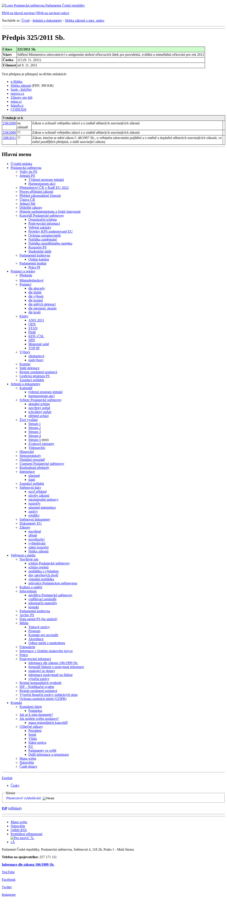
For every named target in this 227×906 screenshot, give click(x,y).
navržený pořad (39, 408)
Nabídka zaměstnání (42, 239)
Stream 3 (34, 432)
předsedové (36, 356)
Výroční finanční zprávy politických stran (49, 695)
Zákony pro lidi (21, 97)
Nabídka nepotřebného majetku (50, 243)
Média (24, 623)
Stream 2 (34, 428)
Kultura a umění (31, 587)
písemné (34, 475)
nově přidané (37, 491)
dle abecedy (36, 288)
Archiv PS (27, 615)
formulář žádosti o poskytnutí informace (56, 667)
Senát (32, 734)
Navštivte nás (29, 559)
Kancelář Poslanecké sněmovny (42, 215)
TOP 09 (33, 348)
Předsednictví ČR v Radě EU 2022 (44, 187)
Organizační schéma (42, 219)
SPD (31, 340)
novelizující (36, 539)
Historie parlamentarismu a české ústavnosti (50, 211)
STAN (33, 328)
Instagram (9, 894)
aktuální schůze (39, 404)
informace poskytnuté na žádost (50, 675)
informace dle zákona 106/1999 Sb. (53, 663)
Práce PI (34, 267)
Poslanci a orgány (23, 271)
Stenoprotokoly (30, 456)
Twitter (7, 887)
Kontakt (16, 703)
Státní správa (37, 742)
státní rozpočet (38, 547)
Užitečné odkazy (31, 726)
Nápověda (27, 762)
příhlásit (14, 808)
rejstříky (34, 515)
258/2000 (9, 123)
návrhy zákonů (38, 495)
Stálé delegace (29, 368)
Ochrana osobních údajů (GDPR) (43, 699)
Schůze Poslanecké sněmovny (41, 400)
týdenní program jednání (45, 392)
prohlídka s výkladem (43, 571)
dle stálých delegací (42, 304)
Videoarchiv (36, 448)
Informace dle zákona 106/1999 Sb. (28, 864)
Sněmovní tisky (30, 487)
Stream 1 (34, 424)
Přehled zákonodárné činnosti (40, 195)
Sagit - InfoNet (21, 89)
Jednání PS (27, 176)
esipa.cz (16, 101)
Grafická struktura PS (35, 376)
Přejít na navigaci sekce (52, 13)
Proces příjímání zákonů (36, 191)
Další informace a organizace (48, 754)
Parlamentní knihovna (35, 255)
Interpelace (27, 471)
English (7, 778)
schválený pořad (39, 412)
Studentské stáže (39, 251)
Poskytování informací (44, 223)
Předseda (26, 275)
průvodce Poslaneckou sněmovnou (52, 583)
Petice (24, 655)
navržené (34, 531)
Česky (15, 785)
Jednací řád (27, 203)
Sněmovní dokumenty (35, 519)
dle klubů (34, 292)
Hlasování (27, 452)
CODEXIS (18, 109)
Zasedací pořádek (32, 380)
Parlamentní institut (33, 263)
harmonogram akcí (41, 396)
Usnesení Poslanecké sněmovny (42, 464)
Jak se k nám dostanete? (36, 715)
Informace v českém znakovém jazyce (46, 651)
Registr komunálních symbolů (40, 683)
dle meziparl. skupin (42, 308)
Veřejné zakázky (39, 227)
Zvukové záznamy (41, 444)
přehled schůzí (38, 416)
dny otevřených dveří (43, 575)
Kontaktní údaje (31, 707)
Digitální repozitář (32, 460)
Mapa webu (28, 758)
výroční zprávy (38, 679)
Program (34, 631)
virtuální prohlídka (41, 579)
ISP (4, 808)
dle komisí (35, 300)
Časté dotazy (28, 766)
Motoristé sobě (38, 344)
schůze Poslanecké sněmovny (49, 563)
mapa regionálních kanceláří (48, 722)
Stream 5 (34, 440)
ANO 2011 (36, 320)
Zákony (25, 527)
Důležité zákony (31, 207)
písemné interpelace (42, 507)
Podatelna (35, 711)
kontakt (33, 607)
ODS (32, 324)
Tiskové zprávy (39, 627)
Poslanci (25, 284)
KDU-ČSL (36, 336)
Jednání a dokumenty (47, 20)
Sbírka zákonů (21, 85)
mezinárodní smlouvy (43, 499)
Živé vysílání (29, 420)
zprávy (33, 511)
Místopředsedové (31, 280)
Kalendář (26, 388)
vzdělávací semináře (42, 599)
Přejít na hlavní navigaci (18, 13)
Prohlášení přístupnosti (26, 834)
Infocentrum (28, 591)
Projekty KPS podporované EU (50, 231)
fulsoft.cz (17, 105)
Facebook (9, 879)
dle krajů (34, 312)
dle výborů (35, 296)
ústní (31, 479)
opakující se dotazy (41, 671)
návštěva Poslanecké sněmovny (50, 595)
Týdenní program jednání (46, 180)
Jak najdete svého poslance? (39, 719)
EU (30, 746)
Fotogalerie (27, 647)
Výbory (25, 352)
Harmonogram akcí (41, 183)
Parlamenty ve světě (42, 750)
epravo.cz (17, 93)
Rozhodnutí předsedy (34, 467)
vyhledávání (36, 543)
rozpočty (34, 503)
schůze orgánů (38, 567)
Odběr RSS (19, 830)
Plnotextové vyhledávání (23, 798)
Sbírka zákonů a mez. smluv (84, 20)
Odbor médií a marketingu (46, 643)
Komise (25, 364)
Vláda (32, 738)
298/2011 (9, 138)
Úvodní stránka (21, 164)
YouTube (8, 872)
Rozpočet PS (37, 247)
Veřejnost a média (23, 555)
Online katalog (38, 259)
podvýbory (36, 360)
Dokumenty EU (31, 523)
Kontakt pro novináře (43, 635)
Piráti (32, 332)
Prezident (34, 730)
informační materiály (42, 603)
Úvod (25, 20)
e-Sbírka (16, 81)
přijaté (32, 535)
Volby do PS (28, 172)
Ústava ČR (27, 199)
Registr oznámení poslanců (38, 372)
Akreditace (36, 639)
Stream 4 (34, 436)
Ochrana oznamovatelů (44, 235)
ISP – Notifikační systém (37, 687)
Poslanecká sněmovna (26, 168)
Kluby (24, 316)
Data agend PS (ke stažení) (38, 619)
